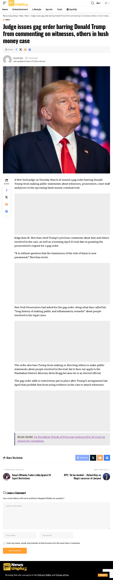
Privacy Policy (44, 575)
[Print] (30, 49)
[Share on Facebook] (16, 49)
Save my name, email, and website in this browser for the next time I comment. (43, 543)
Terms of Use (62, 575)
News (7, 20)
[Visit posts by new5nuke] (7, 59)
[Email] (25, 49)
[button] (103, 575)
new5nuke (18, 58)
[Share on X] (21, 49)
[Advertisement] (62, 214)
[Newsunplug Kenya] (18, 3)
